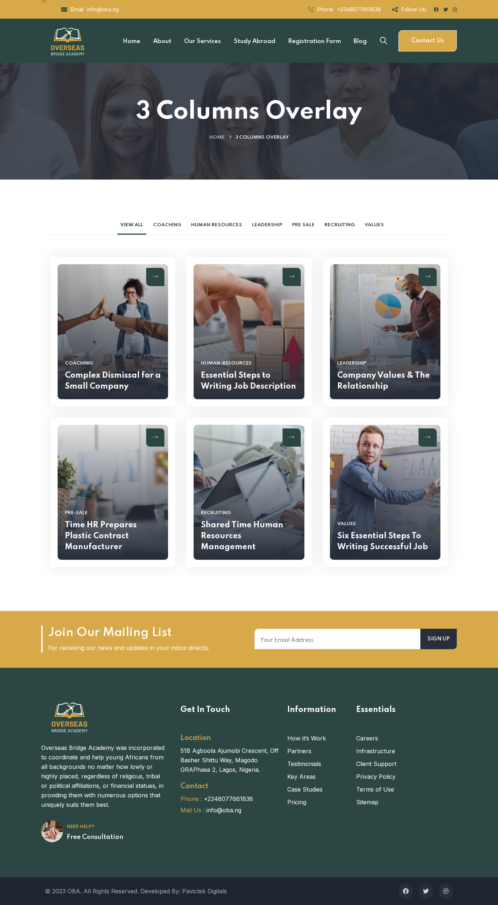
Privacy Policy (376, 776)
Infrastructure (375, 751)
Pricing (296, 802)
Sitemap (367, 802)
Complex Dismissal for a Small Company (113, 380)
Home (217, 137)
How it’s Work (306, 738)
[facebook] (405, 891)
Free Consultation (95, 837)
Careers (367, 738)
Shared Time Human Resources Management (242, 536)
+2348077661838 (359, 9)
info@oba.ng (103, 9)
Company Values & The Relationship (383, 380)
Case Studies (305, 789)
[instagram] (446, 891)
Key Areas (301, 776)
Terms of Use (375, 789)
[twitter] (426, 891)
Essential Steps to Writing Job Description (248, 380)
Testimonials (304, 763)
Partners (299, 751)
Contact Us (427, 41)
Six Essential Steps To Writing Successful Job (382, 541)
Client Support (376, 763)
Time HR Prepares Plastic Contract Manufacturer (101, 536)
